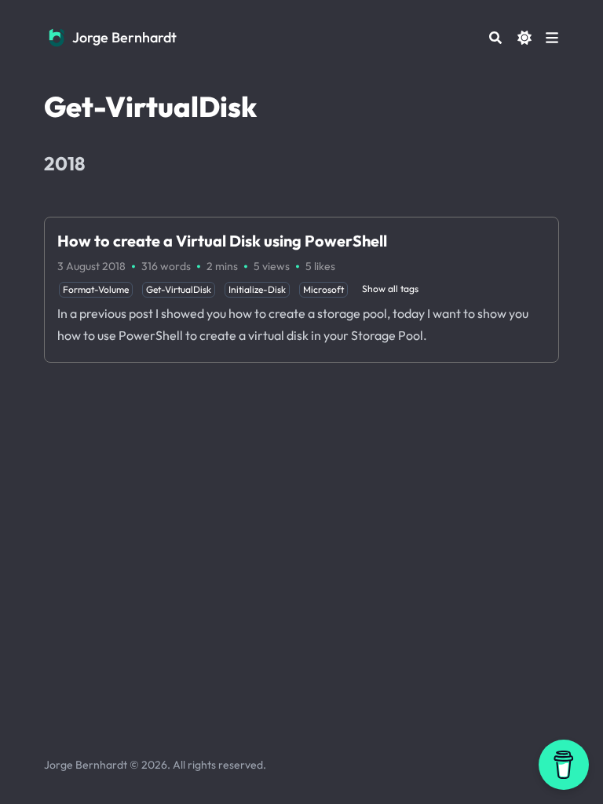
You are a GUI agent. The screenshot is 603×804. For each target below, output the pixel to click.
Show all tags (390, 288)
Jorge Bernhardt (124, 37)
